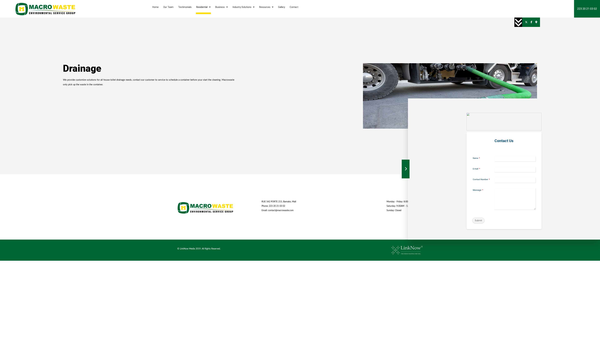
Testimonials (185, 7)
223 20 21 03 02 (587, 8)
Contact (294, 7)
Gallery (281, 7)
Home (155, 7)
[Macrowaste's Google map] (536, 22)
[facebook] (531, 22)
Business (220, 7)
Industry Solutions (241, 7)
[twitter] (526, 22)
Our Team (168, 7)
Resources (264, 7)
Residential (202, 7)
